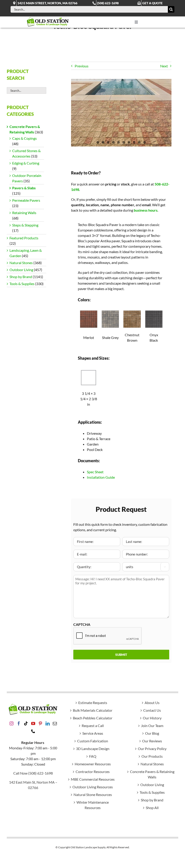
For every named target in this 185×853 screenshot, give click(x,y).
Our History (152, 718)
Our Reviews (152, 741)
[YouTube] (33, 723)
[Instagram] (11, 723)
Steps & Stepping (25, 225)
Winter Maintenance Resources (92, 805)
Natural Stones (21, 263)
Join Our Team (152, 725)
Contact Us (152, 710)
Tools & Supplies (22, 283)
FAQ (92, 756)
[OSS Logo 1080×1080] (47, 18)
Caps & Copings (24, 138)
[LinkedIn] (48, 723)
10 (144, 142)
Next (164, 66)
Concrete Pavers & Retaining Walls (152, 774)
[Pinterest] (40, 723)
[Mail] (55, 723)
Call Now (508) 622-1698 (33, 773)
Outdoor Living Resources (92, 787)
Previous (81, 66)
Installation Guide (101, 477)
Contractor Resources (93, 771)
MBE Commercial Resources (93, 779)
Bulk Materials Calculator (92, 710)
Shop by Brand (20, 276)
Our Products (152, 756)
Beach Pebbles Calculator (92, 718)
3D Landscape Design (92, 748)
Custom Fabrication (92, 741)
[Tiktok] (26, 723)
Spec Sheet (95, 472)
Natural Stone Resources (93, 794)
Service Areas (92, 733)
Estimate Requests (92, 702)
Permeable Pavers (26, 200)
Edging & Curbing (25, 163)
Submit (121, 654)
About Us (152, 702)
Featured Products (23, 238)
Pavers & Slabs (24, 188)
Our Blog (152, 733)
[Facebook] (19, 723)
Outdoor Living (21, 270)
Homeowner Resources (93, 764)
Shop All (152, 807)
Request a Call (93, 725)
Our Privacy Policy (152, 748)
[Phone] (33, 731)
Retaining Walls (24, 212)
